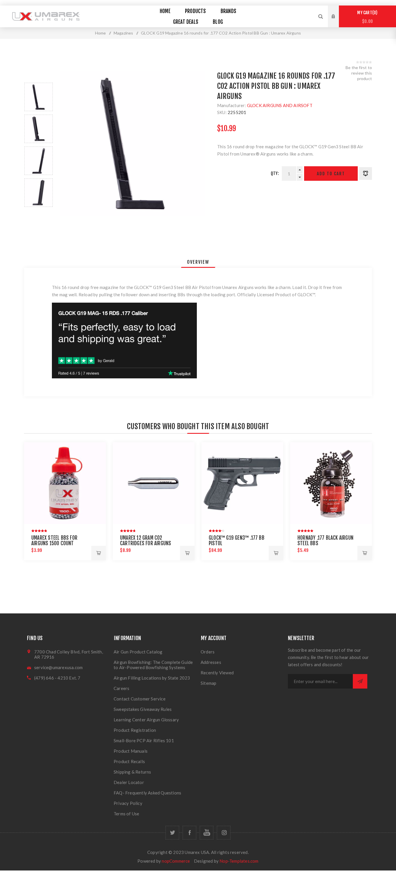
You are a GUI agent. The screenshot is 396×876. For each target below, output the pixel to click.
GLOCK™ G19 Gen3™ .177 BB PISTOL (236, 540)
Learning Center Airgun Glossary (146, 719)
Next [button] (38, 213)
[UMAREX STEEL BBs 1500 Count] (65, 483)
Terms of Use (126, 813)
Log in (338, 11)
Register (338, 22)
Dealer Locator (129, 782)
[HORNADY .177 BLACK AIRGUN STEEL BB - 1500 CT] (331, 483)
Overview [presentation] (198, 262)
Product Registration (135, 730)
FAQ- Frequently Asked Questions (147, 792)
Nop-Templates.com (238, 861)
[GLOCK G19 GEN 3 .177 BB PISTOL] (242, 483)
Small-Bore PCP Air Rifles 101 (144, 740)
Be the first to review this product (359, 73)
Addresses (211, 662)
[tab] (198, 262)
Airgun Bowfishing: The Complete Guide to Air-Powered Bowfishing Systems (153, 665)
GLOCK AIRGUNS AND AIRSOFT (280, 105)
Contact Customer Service (140, 698)
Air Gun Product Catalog (138, 651)
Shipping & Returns (132, 771)
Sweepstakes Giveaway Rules (143, 709)
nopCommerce (176, 861)
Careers (121, 688)
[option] (38, 97)
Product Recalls (129, 761)
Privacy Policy (128, 803)
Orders (208, 651)
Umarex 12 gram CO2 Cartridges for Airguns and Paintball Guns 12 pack (149, 543)
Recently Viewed (217, 672)
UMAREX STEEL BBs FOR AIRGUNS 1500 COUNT (54, 540)
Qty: (275, 173)
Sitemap (208, 683)
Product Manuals (131, 751)
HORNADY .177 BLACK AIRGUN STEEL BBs (325, 540)
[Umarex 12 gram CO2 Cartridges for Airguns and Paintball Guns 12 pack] (154, 483)
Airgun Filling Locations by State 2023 (152, 677)
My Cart (366, 17)
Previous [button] (38, 76)
